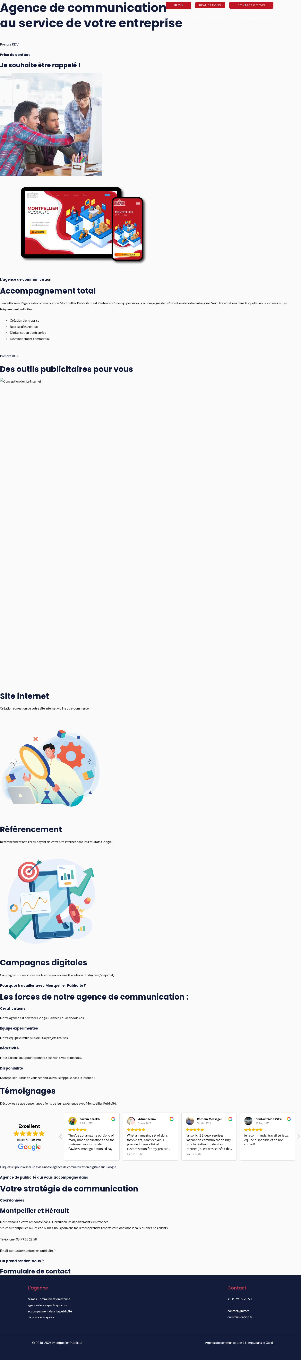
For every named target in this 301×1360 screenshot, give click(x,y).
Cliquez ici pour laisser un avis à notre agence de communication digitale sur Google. (58, 1167)
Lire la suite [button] (135, 1154)
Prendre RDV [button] (9, 44)
